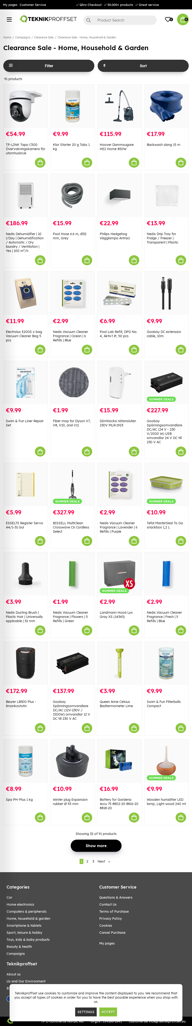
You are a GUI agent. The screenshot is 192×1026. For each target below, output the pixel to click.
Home (7, 37)
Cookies (105, 925)
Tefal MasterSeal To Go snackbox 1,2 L (165, 525)
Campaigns (22, 37)
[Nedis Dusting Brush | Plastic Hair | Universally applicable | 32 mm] (25, 574)
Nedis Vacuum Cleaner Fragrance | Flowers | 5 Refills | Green (70, 616)
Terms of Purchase (114, 911)
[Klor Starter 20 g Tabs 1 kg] (73, 106)
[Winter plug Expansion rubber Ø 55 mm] (73, 761)
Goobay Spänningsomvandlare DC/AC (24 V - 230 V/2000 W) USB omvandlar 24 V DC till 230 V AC (164, 431)
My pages (10, 5)
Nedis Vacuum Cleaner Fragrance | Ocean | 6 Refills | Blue (70, 336)
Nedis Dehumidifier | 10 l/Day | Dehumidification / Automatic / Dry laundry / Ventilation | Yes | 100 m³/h (25, 242)
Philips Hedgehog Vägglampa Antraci (115, 236)
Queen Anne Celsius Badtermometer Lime (116, 704)
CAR (9, 897)
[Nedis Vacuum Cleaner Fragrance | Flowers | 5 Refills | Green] (73, 574)
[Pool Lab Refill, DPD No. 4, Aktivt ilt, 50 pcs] (119, 293)
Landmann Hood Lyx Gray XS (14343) (116, 614)
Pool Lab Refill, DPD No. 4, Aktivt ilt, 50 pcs (118, 334)
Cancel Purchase (112, 932)
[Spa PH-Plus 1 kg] (25, 761)
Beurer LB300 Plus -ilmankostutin (21, 704)
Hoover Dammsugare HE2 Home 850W (117, 147)
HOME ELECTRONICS (20, 904)
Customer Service (33, 5)
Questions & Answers (116, 897)
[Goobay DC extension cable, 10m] (166, 293)
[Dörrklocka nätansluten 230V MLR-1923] (119, 382)
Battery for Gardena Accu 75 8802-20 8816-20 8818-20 (119, 803)
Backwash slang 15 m (163, 145)
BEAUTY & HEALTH (19, 947)
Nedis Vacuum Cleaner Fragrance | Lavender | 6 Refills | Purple (118, 527)
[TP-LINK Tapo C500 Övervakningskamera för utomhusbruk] (25, 106)
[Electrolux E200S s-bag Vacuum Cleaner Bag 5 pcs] (25, 293)
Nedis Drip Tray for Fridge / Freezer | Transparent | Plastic (162, 238)
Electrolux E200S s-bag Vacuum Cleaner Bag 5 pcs (24, 336)
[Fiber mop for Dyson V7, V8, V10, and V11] (73, 382)
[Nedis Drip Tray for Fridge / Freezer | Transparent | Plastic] (166, 195)
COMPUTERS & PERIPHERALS (27, 911)
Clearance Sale (44, 37)
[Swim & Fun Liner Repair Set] (25, 382)
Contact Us (108, 904)
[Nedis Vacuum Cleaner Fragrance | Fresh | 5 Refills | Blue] (166, 574)
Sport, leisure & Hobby (24, 932)
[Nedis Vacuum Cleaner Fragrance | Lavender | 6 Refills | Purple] (119, 484)
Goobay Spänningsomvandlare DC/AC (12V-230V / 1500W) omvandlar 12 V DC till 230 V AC (71, 710)
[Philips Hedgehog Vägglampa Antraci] (119, 195)
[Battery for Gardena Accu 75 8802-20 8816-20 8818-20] (119, 761)
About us (14, 974)
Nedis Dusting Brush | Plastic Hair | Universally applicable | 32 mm (24, 616)
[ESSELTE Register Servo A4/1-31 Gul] (25, 484)
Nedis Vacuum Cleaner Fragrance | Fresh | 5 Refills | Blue (164, 616)
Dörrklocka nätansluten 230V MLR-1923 (118, 423)
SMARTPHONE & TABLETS (24, 925)
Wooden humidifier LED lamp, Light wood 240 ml (166, 801)
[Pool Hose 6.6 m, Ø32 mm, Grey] (73, 195)
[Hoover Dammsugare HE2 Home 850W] (119, 106)
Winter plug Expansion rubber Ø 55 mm (70, 801)
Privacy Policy (110, 918)
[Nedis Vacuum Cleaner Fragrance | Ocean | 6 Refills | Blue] (73, 293)
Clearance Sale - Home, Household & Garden (87, 37)
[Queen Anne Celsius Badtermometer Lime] (119, 663)
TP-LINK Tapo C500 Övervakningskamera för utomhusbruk (25, 149)
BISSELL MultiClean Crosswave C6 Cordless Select (71, 527)
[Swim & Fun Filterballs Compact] (166, 663)
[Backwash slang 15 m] (166, 106)
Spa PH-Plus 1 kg (19, 799)
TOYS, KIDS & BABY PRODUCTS (28, 939)
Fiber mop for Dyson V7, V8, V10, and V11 (72, 423)
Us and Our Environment (26, 981)
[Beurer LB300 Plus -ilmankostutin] (25, 663)
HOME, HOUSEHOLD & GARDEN (28, 918)
